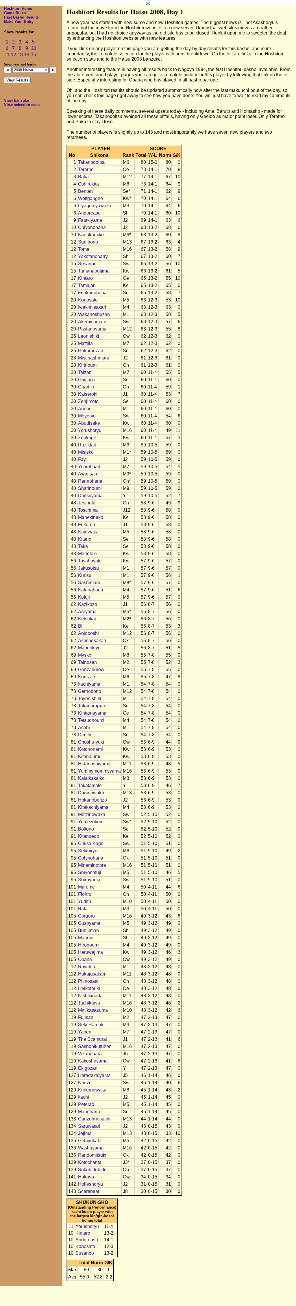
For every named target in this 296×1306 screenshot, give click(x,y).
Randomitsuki (92, 1155)
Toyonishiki (89, 698)
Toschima (88, 510)
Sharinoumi (90, 488)
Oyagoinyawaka (94, 205)
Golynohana (90, 857)
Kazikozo (87, 604)
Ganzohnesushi (94, 1118)
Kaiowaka (88, 531)
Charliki (86, 386)
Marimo (85, 937)
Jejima (85, 1133)
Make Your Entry (19, 21)
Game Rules (15, 13)
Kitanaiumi (89, 756)
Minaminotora (92, 865)
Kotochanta (89, 1162)
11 (7, 54)
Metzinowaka (91, 814)
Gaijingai (87, 379)
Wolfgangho (90, 198)
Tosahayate (90, 560)
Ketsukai (87, 618)
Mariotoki (87, 553)
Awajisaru (88, 473)
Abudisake (89, 423)
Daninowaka (91, 792)
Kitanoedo (88, 836)
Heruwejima (90, 952)
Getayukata (89, 1140)
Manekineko (90, 517)
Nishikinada (90, 995)
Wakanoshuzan (94, 314)
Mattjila (85, 343)
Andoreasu (89, 212)
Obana (85, 959)
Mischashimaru (93, 357)
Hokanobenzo (92, 800)
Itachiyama (89, 684)
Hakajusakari (91, 973)
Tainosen (87, 662)
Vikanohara (90, 1053)
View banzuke (16, 100)
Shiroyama (89, 879)
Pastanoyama (92, 328)
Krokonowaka (92, 1089)
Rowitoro (87, 966)
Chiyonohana (92, 227)
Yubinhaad (89, 466)
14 (26, 54)
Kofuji (84, 597)
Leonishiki (88, 336)
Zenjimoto (88, 401)
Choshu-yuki (91, 742)
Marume (86, 886)
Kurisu (84, 575)
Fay (82, 459)
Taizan (85, 372)
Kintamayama (92, 713)
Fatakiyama (90, 220)
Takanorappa (91, 705)
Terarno (86, 169)
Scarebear (88, 1191)
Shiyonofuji (89, 872)
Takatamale (90, 785)
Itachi (83, 1097)
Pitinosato (88, 981)
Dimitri (84, 734)
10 (33, 48)
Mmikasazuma (93, 1010)
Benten (85, 191)
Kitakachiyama (93, 807)
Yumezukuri (90, 821)
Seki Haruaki (91, 1024)
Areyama (87, 611)
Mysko (84, 655)
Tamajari (87, 285)
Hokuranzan (90, 350)
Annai (84, 408)
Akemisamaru (92, 321)
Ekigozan (87, 1068)
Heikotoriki (89, 988)
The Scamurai (92, 1039)
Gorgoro (86, 915)
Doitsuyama (90, 495)
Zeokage (87, 437)
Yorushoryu (89, 430)
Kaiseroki (87, 394)
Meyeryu (87, 415)
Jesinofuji (88, 502)
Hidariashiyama (94, 763)
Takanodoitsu (92, 162)
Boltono (86, 829)
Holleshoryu (90, 1184)
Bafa (83, 908)
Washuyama (90, 1147)
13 (20, 54)
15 (33, 54)
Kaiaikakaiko (91, 778)
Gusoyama (89, 923)
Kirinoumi (88, 365)
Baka (83, 176)
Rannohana (90, 481)
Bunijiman (88, 930)
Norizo (85, 1082)
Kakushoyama (93, 1060)
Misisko (86, 452)
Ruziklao (87, 444)
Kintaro (85, 278)
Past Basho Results (21, 17)
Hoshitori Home (18, 8)
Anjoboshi (88, 633)
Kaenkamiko (91, 234)
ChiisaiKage (90, 843)
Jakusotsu (88, 568)
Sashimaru (89, 582)
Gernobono (89, 691)
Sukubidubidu (92, 1169)
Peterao (86, 1104)
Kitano (84, 539)
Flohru (84, 894)
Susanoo (87, 263)
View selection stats (22, 105)
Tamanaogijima (94, 270)
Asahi (84, 727)
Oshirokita (88, 183)
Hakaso (86, 1176)
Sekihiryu (87, 850)
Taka (83, 546)
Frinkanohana (92, 292)
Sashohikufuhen (95, 1046)
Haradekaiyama (94, 1075)
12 (13, 54)
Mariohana (89, 1111)
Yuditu (84, 901)
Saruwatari (89, 1126)
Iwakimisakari (92, 307)
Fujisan (85, 1017)
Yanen (84, 1031)
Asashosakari (92, 640)
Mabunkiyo (89, 647)
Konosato (88, 299)
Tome (83, 249)
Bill (81, 626)
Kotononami (90, 749)
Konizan (86, 676)
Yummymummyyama (99, 771)
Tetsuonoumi (91, 720)
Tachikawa (89, 1002)
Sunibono (88, 241)
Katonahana (90, 589)
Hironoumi (88, 944)
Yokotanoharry (93, 256)
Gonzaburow (91, 669)
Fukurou (86, 524)
